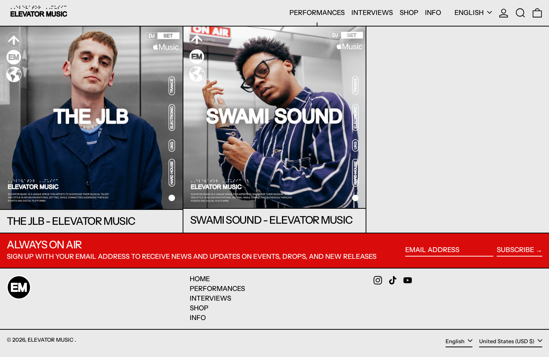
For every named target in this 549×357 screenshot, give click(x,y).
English (470, 13)
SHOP (199, 308)
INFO (198, 318)
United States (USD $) (507, 341)
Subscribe (515, 250)
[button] (520, 13)
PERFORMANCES (217, 289)
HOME (200, 279)
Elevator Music (51, 339)
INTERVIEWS (210, 298)
